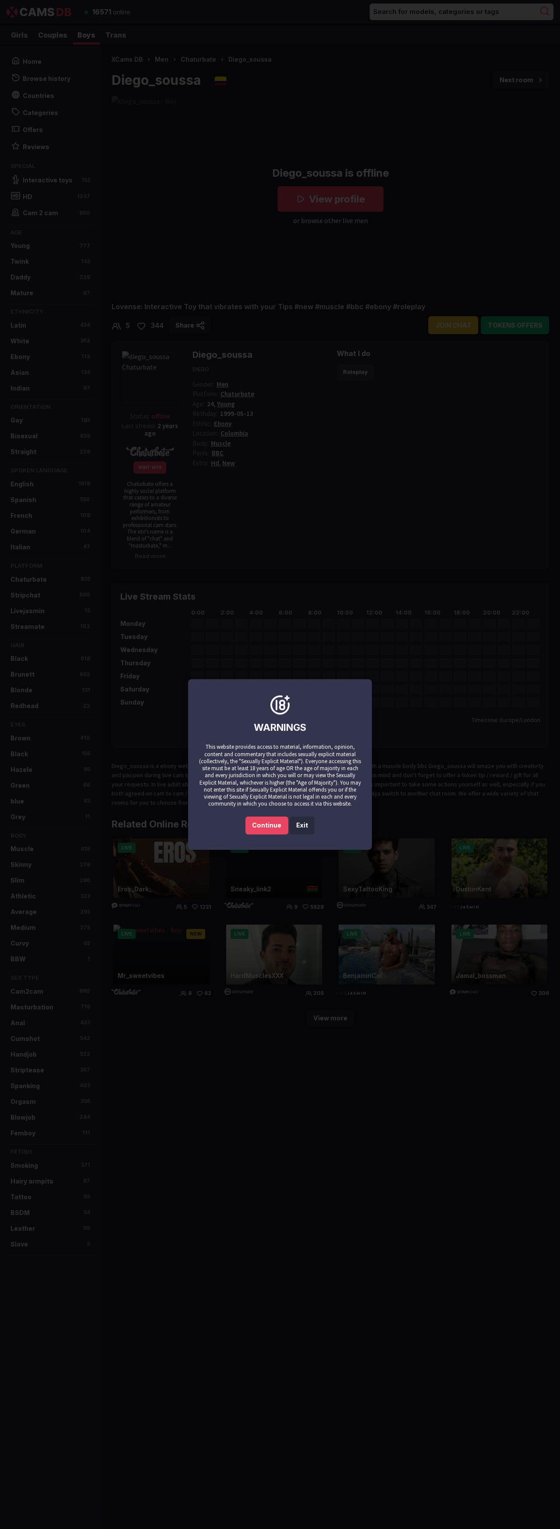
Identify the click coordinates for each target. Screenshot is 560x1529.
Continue (266, 825)
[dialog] (280, 764)
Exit (302, 825)
